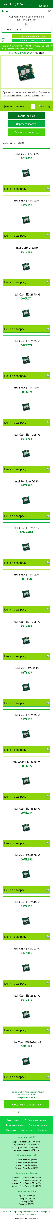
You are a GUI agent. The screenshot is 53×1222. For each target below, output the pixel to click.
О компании (13, 1120)
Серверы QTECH (26, 1204)
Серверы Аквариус (26, 1195)
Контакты (44, 5)
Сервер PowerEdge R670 (26, 1165)
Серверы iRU (26, 1201)
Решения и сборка (15, 1125)
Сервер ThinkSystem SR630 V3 (26, 1180)
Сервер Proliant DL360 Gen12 (26, 1144)
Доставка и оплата (38, 1125)
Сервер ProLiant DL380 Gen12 (26, 1147)
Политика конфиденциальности (26, 1218)
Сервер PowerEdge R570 (26, 1162)
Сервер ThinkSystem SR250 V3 (26, 1183)
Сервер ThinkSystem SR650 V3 (26, 1186)
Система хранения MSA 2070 (26, 1150)
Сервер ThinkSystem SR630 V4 (26, 1177)
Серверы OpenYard (26, 1198)
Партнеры (11, 1129)
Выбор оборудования (35, 1120)
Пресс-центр (27, 1129)
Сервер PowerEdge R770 (26, 1168)
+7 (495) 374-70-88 (18, 3)
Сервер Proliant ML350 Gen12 (26, 1141)
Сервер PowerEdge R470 (26, 1159)
